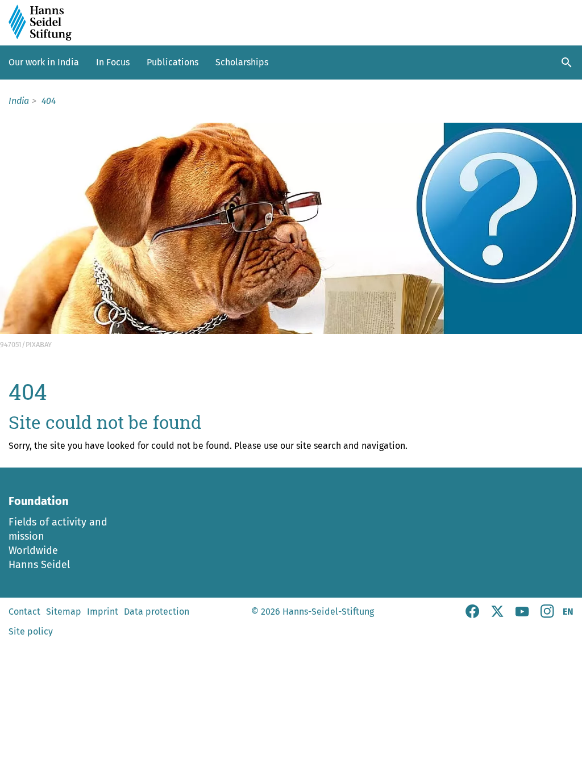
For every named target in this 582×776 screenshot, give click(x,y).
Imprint (102, 611)
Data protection (156, 611)
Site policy (31, 631)
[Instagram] (547, 615)
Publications (172, 62)
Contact (24, 611)
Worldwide (33, 550)
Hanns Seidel (39, 564)
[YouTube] (522, 615)
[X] (497, 615)
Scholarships (241, 62)
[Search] (566, 62)
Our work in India (44, 62)
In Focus (113, 62)
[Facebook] (472, 615)
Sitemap (63, 611)
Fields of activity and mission (58, 529)
